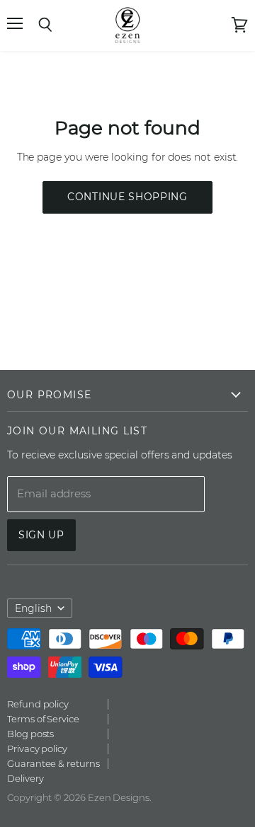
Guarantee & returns (53, 763)
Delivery (25, 778)
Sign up (41, 534)
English (33, 608)
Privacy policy (37, 748)
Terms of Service (43, 718)
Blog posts (30, 733)
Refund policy (38, 704)
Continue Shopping (127, 196)
